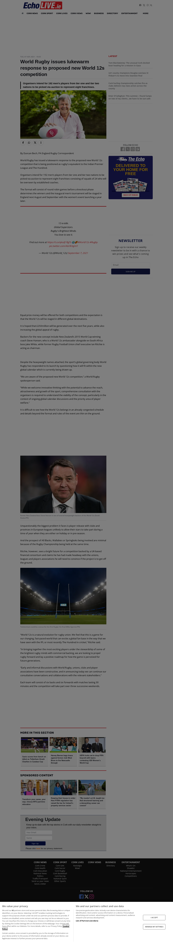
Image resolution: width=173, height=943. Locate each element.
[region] (86, 922)
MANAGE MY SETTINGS (154, 927)
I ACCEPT (154, 917)
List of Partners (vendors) (87, 921)
